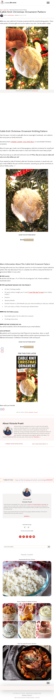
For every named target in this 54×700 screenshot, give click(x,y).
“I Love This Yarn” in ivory (36, 292)
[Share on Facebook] (1, 409)
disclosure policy (35, 90)
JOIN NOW (49, 480)
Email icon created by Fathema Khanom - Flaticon (27, 697)
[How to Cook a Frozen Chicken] (27, 663)
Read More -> (37, 437)
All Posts (26, 412)
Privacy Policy (27, 695)
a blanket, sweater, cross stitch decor (22, 142)
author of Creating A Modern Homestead (37, 504)
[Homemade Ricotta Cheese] (27, 579)
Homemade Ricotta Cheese (27, 559)
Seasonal (36, 412)
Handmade (6, 9)
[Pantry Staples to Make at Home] (27, 621)
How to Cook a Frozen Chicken (27, 643)
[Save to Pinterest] (3, 409)
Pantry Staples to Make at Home (27, 601)
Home (1, 9)
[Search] (49, 547)
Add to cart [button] (29, 240)
